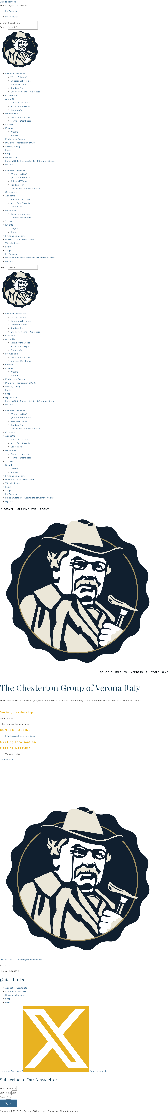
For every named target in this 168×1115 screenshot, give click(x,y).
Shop (8, 153)
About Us (10, 99)
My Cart (9, 164)
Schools (9, 124)
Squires (14, 135)
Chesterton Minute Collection (25, 91)
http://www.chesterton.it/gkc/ (20, 736)
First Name (6, 1088)
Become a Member (20, 117)
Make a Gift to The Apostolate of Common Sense (30, 161)
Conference (11, 95)
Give (165, 672)
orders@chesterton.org (30, 959)
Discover (7, 509)
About (44, 509)
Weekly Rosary (12, 146)
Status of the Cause (20, 102)
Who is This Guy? (18, 77)
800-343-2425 (7, 959)
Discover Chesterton (15, 73)
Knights (14, 132)
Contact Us (16, 110)
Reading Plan (17, 88)
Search (3, 23)
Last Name (5, 1093)
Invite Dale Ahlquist (20, 106)
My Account (11, 11)
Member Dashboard (21, 121)
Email (3, 1097)
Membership (11, 113)
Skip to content (8, 2)
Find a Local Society (15, 139)
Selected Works (18, 84)
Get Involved (26, 509)
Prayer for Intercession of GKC (20, 143)
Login (8, 150)
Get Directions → (8, 759)
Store (155, 672)
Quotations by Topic (20, 81)
